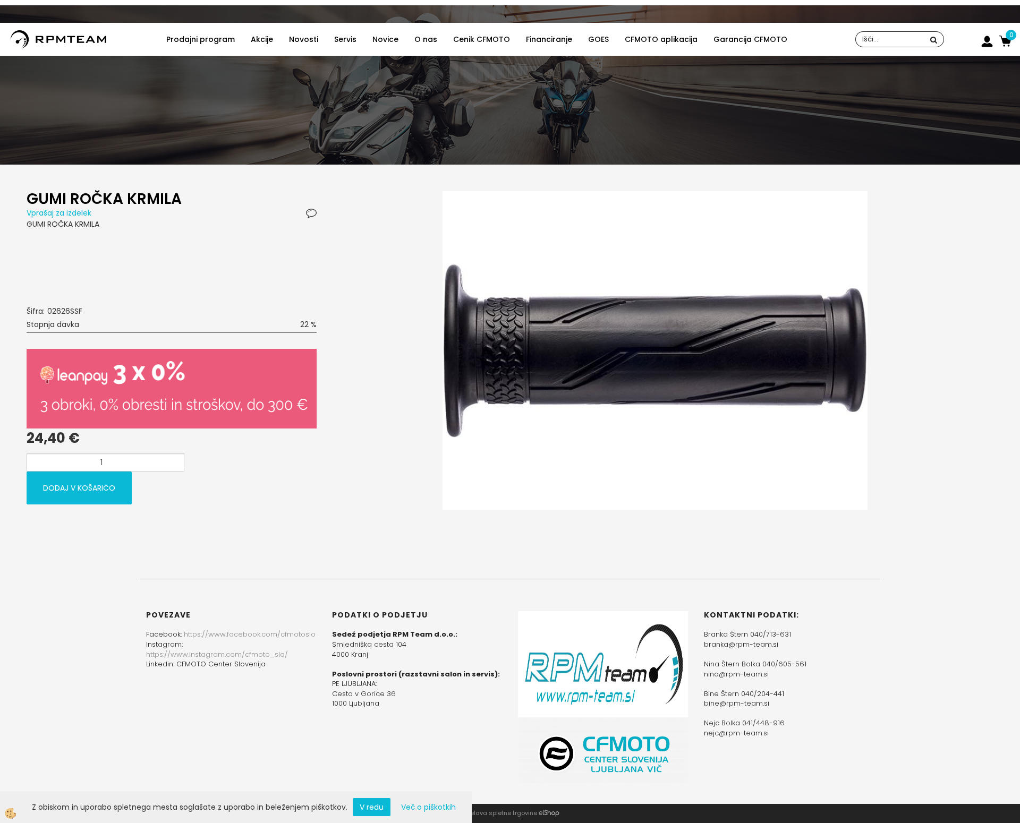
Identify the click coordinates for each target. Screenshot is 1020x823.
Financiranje (549, 39)
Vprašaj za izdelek (59, 213)
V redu (372, 807)
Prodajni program (200, 39)
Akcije (262, 39)
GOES (598, 39)
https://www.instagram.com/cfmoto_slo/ (217, 654)
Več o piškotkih (428, 807)
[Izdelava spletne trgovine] (549, 813)
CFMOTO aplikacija (661, 39)
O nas (425, 39)
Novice (385, 39)
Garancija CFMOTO (750, 39)
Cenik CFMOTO (481, 39)
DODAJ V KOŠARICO (79, 488)
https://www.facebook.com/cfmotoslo (250, 634)
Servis (345, 39)
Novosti (303, 39)
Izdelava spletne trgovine (499, 813)
